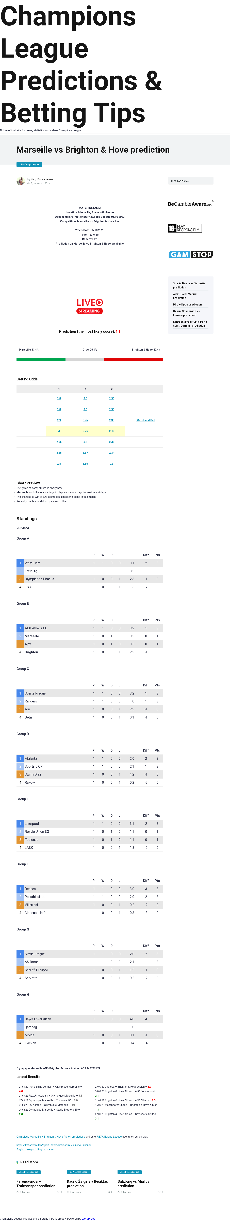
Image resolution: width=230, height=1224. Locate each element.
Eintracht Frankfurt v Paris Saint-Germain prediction (190, 323)
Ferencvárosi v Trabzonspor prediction (36, 1183)
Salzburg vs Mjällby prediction (133, 1183)
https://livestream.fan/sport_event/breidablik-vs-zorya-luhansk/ (55, 1145)
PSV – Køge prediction (187, 304)
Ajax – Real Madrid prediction (184, 296)
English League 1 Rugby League (35, 1149)
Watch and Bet (145, 420)
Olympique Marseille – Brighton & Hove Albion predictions (51, 1136)
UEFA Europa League (29, 164)
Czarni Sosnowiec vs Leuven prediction (186, 313)
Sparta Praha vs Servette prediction (189, 285)
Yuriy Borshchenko (42, 179)
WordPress (88, 1218)
